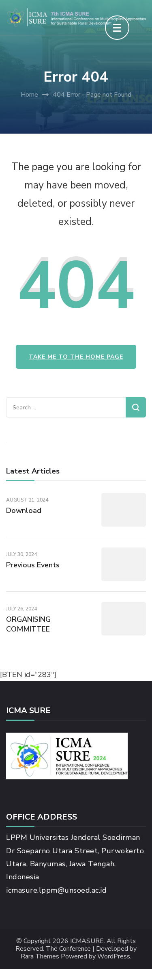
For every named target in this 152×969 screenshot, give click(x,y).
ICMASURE (87, 941)
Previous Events (33, 565)
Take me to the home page (76, 357)
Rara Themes (40, 956)
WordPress (113, 956)
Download (23, 510)
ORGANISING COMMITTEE (28, 624)
